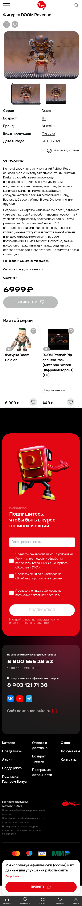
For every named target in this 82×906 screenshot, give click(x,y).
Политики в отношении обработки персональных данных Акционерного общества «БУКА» (41, 563)
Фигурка (48, 133)
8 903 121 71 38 (27, 685)
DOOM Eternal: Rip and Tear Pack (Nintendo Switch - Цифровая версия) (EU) (58, 365)
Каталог (8, 743)
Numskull (49, 126)
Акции (7, 760)
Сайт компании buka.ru (28, 711)
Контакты (69, 760)
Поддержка (12, 768)
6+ (44, 118)
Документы (70, 751)
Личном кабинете (37, 623)
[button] (41, 55)
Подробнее (12, 876)
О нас (65, 743)
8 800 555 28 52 (30, 662)
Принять (38, 887)
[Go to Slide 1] (26, 94)
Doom (46, 111)
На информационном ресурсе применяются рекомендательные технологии (22, 830)
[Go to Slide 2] (56, 94)
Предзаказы (12, 751)
